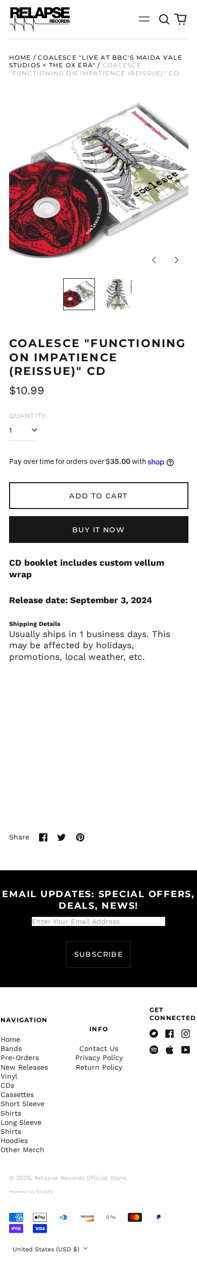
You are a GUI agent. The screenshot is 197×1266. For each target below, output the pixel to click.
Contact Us (98, 1048)
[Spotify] (154, 1049)
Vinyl (9, 1076)
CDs (7, 1085)
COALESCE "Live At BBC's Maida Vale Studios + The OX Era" (95, 61)
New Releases (24, 1067)
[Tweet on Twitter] (61, 837)
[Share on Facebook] (43, 837)
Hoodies (14, 1140)
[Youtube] (185, 1049)
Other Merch (22, 1150)
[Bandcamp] (154, 1033)
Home (20, 57)
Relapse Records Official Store (80, 1177)
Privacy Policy (99, 1057)
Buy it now (98, 529)
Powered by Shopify (31, 1191)
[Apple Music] (169, 1049)
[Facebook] (169, 1033)
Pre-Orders (20, 1057)
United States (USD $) (47, 1249)
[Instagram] (185, 1033)
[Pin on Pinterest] (80, 837)
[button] (165, 19)
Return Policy (99, 1067)
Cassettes (17, 1094)
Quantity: (28, 415)
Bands (11, 1048)
